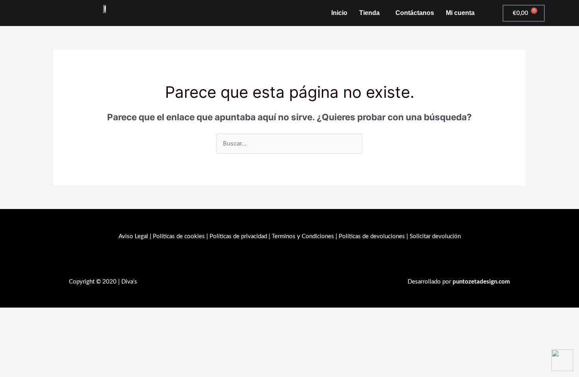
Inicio (339, 12)
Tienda (369, 12)
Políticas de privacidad (238, 236)
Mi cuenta (460, 12)
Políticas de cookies (179, 236)
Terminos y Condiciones (303, 236)
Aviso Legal (133, 236)
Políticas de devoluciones (372, 236)
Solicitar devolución (435, 236)
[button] (371, 13)
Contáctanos (414, 12)
